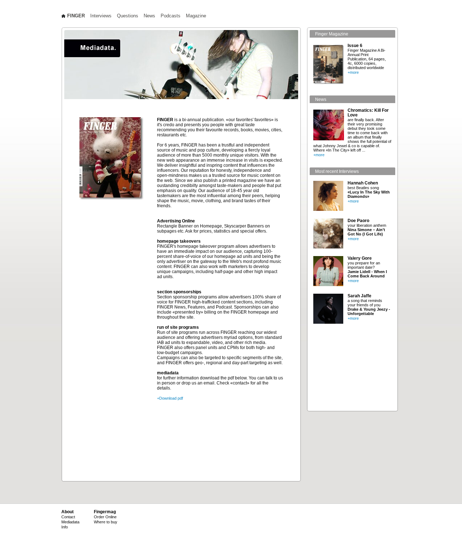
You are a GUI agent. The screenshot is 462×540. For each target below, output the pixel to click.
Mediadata (70, 522)
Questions (127, 15)
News (149, 15)
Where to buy (105, 522)
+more (353, 72)
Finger (76, 15)
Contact (68, 517)
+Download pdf (170, 398)
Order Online (105, 517)
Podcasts (170, 15)
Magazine (196, 15)
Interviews (101, 15)
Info (64, 527)
